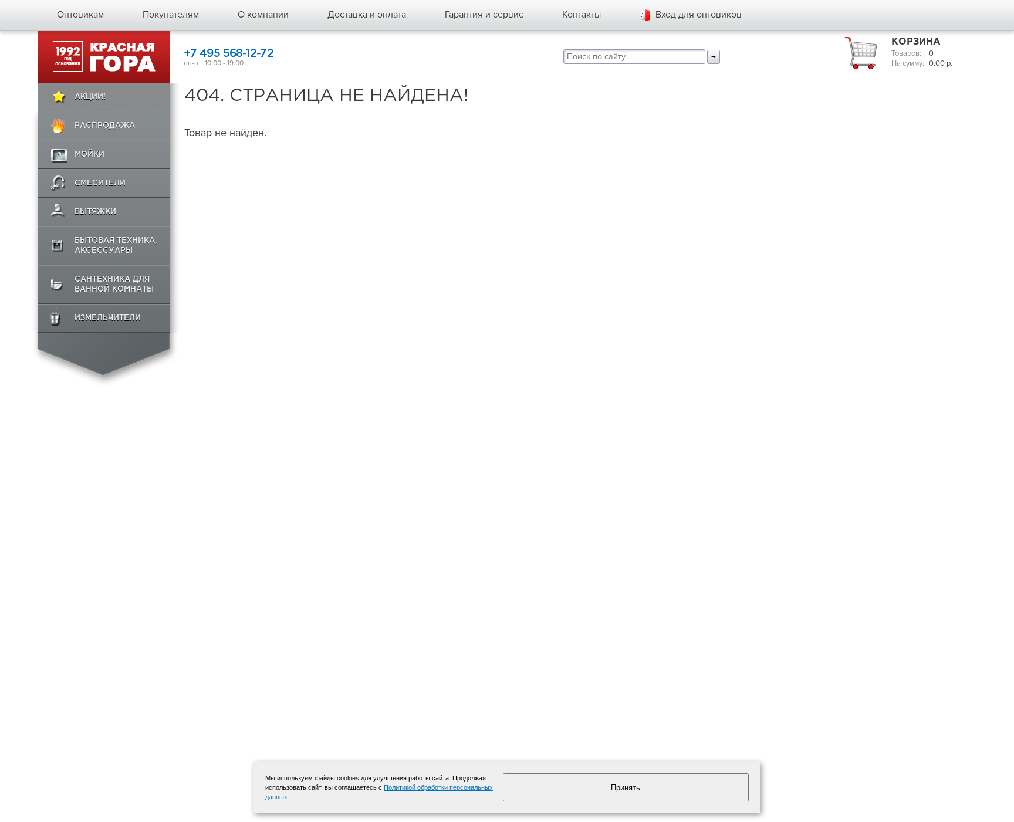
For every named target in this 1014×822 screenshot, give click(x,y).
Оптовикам (80, 15)
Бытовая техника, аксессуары (116, 246)
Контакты (581, 15)
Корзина (916, 42)
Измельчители (108, 318)
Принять (625, 787)
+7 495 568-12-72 (228, 54)
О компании (263, 15)
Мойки (89, 154)
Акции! (90, 97)
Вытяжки (95, 212)
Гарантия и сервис (484, 15)
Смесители (100, 183)
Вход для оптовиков (698, 15)
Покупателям (171, 15)
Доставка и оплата (366, 15)
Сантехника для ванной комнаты (114, 284)
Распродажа (105, 126)
